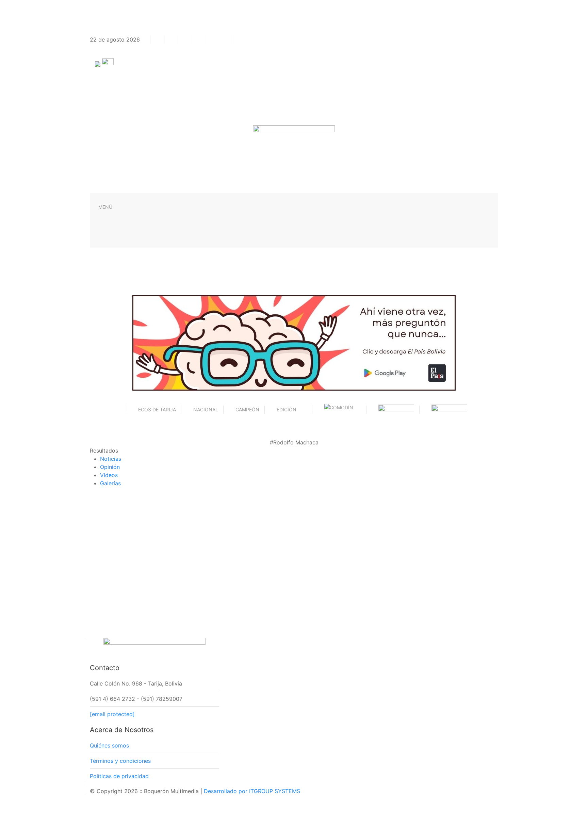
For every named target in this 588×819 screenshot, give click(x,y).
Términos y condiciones (120, 760)
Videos (109, 475)
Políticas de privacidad (119, 776)
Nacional (205, 409)
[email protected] (112, 714)
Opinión (110, 466)
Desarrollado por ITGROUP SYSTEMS (252, 791)
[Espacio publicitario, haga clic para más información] (294, 342)
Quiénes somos (109, 745)
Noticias (110, 458)
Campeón (247, 409)
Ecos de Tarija (157, 409)
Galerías (110, 483)
